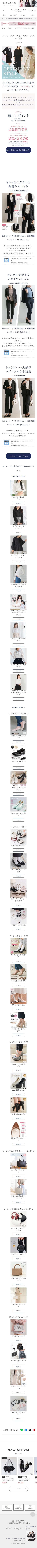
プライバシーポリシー (19, 1540)
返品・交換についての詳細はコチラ (18, 150)
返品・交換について (18, 1529)
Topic (10, 28)
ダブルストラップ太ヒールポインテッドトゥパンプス (25, 1480)
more (18, 1489)
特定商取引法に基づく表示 (18, 1538)
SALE (32, 15)
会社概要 (8, 1538)
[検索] (28, 10)
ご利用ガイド (9, 1528)
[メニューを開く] (3, 11)
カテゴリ (23, 15)
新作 (4, 15)
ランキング (13, 15)
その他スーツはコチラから (18, 456)
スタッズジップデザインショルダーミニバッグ (8, 1480)
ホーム (3, 28)
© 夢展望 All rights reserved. (18, 1543)
